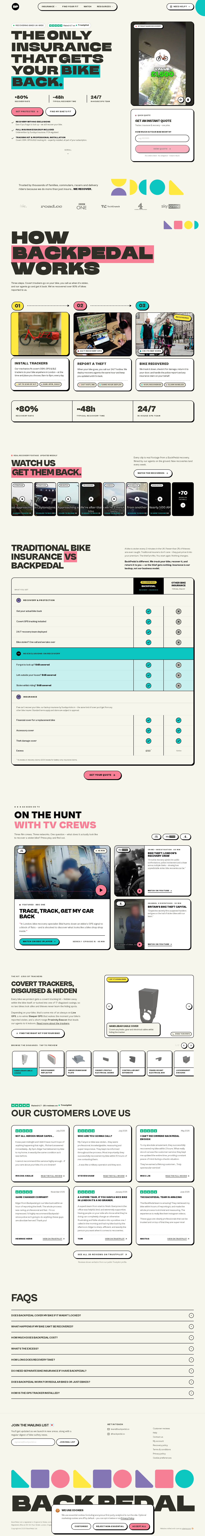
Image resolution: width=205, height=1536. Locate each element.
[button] (40, 346)
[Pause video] (188, 100)
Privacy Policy (127, 1518)
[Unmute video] (181, 100)
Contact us (158, 1437)
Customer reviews (161, 1428)
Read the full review (51, 1176)
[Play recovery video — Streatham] (22, 499)
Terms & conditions (162, 1449)
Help (155, 1433)
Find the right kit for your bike (39, 1033)
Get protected (25, 111)
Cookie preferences (162, 1458)
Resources (104, 6)
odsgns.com (186, 1529)
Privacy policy (159, 1454)
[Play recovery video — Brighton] (68, 499)
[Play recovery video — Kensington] (159, 499)
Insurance (48, 6)
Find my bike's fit (60, 111)
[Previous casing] (109, 1006)
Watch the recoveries (151, 473)
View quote (160, 149)
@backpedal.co (118, 1434)
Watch (88, 6)
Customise (81, 1526)
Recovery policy (160, 1445)
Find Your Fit (70, 6)
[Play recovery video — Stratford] (45, 499)
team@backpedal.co (120, 1429)
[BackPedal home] (15, 6)
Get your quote (100, 775)
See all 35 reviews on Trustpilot (101, 1254)
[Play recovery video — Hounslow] (137, 499)
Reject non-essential (110, 1526)
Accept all (139, 1526)
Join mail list (67, 1442)
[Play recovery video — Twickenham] (91, 499)
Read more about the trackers (53, 1023)
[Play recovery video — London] (114, 499)
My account (158, 1441)
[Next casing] (189, 1006)
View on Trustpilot (52, 1239)
